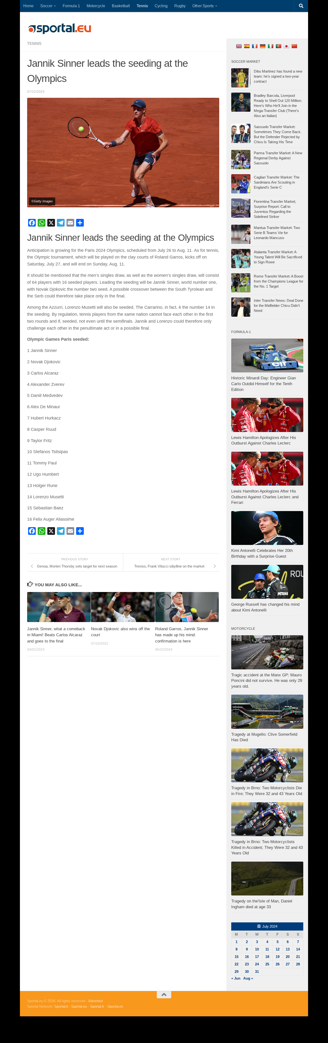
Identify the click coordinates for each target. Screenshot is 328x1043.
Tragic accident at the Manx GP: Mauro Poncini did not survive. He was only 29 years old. (266, 681)
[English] (239, 46)
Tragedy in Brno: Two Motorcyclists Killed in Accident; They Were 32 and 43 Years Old (267, 847)
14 (298, 949)
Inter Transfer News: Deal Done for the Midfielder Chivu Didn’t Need (278, 305)
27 (288, 964)
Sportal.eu (79, 1006)
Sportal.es (115, 1006)
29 (236, 971)
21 (298, 957)
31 (257, 971)
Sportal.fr (97, 1006)
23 (247, 964)
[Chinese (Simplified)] (295, 46)
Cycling (161, 6)
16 (247, 957)
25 (267, 964)
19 (277, 957)
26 (277, 964)
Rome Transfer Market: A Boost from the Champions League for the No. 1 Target (278, 281)
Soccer (46, 6)
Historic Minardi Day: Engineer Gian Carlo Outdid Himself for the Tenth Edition (263, 384)
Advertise (95, 1001)
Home (28, 6)
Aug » (248, 978)
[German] (263, 46)
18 (267, 957)
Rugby (180, 6)
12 (277, 949)
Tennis (142, 6)
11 (267, 949)
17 (257, 957)
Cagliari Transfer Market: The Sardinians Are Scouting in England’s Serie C (276, 182)
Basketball (121, 6)
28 (298, 964)
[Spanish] (247, 46)
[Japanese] (287, 46)
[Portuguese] (279, 46)
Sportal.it (61, 1006)
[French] (255, 46)
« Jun (235, 978)
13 (288, 949)
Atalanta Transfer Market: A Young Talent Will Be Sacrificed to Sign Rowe (278, 257)
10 (257, 949)
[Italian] (271, 46)
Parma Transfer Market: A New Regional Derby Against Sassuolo (278, 158)
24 (257, 964)
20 (288, 957)
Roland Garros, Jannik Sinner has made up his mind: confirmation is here (181, 635)
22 (236, 964)
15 (236, 957)
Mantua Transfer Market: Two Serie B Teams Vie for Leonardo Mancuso (277, 233)
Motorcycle (96, 6)
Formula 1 (71, 6)
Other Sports (203, 6)
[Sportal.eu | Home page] (59, 29)
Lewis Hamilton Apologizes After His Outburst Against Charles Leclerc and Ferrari (264, 497)
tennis (34, 44)
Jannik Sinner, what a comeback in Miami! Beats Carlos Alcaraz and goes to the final (56, 635)
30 (247, 971)
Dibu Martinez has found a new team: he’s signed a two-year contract (278, 76)
